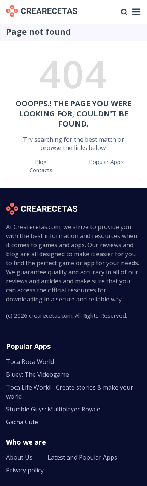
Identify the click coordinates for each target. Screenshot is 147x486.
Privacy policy (25, 470)
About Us (19, 457)
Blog (41, 161)
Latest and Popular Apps (82, 457)
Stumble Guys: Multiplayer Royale (53, 409)
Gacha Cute (22, 422)
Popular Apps (106, 161)
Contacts (40, 170)
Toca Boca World (30, 362)
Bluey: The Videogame (37, 374)
